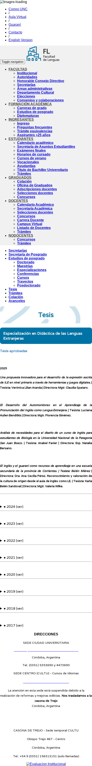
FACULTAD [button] (18, 69)
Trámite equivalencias (34, 131)
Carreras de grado (32, 108)
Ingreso (23, 123)
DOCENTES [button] (18, 201)
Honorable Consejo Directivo (40, 81)
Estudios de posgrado (35, 112)
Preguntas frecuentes (34, 127)
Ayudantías (26, 166)
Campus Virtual (29, 224)
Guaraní (15, 24)
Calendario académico (35, 143)
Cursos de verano (31, 158)
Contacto (15, 32)
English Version (21, 40)
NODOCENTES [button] (21, 235)
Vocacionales (28, 162)
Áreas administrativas (34, 88)
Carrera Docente (30, 220)
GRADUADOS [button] (20, 177)
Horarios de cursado (33, 154)
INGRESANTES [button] (21, 119)
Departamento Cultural (35, 92)
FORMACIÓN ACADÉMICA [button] (30, 104)
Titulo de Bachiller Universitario (42, 170)
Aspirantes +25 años (33, 135)
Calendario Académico (35, 204)
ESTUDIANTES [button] (21, 139)
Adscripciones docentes (37, 189)
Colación (24, 181)
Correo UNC (18, 9)
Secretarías (26, 85)
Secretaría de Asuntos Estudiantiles (46, 146)
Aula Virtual (17, 17)
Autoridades (27, 77)
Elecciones (26, 96)
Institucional (27, 73)
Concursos (26, 197)
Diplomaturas (28, 115)
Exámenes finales (31, 150)
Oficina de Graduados (34, 185)
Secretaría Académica (34, 208)
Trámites (24, 173)
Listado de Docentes (34, 228)
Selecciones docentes (35, 193)
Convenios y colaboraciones (40, 100)
